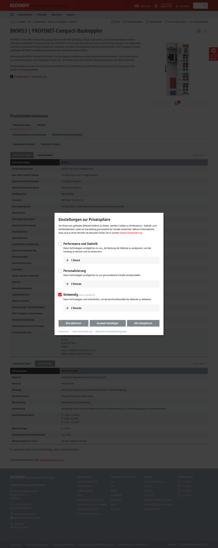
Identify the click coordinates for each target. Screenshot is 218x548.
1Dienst (75, 260)
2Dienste (76, 308)
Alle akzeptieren (143, 323)
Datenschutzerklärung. (131, 232)
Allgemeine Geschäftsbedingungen (111, 331)
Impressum (64, 331)
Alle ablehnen (73, 323)
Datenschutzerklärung (82, 331)
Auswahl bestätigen (108, 323)
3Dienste (76, 284)
